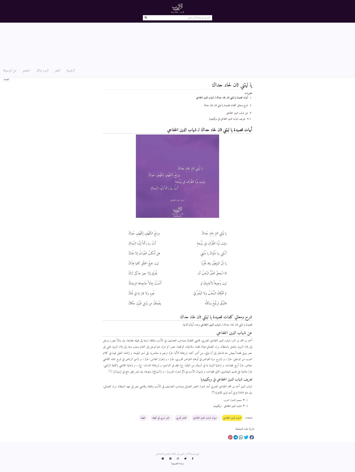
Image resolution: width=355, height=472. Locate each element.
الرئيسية (71, 70)
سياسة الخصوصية (177, 464)
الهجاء (143, 417)
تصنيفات (248, 418)
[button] (192, 458)
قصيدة (6, 79)
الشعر (57, 70)
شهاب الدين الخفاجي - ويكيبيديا (227, 406)
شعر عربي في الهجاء (160, 417)
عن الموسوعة (10, 70)
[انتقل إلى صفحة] (146, 17)
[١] (109, 371)
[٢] (213, 392)
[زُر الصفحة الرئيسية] (177, 8)
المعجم (26, 70)
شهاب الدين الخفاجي (182, 130)
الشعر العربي (181, 417)
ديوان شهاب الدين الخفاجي (205, 417)
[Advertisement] (177, 43)
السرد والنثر (42, 70)
